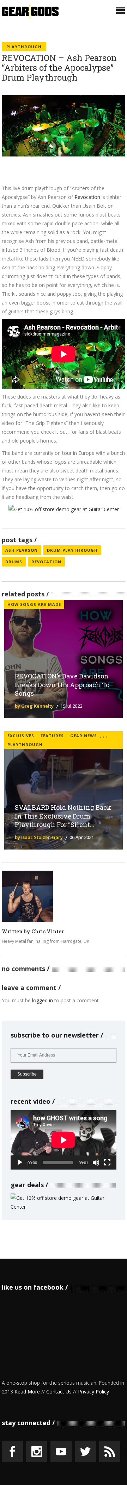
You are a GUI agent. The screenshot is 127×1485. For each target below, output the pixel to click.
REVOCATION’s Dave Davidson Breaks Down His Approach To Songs (62, 685)
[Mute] (95, 1162)
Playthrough (24, 46)
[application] (63, 1140)
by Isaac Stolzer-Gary (39, 837)
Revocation (87, 197)
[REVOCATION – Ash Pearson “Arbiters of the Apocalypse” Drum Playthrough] (27, 896)
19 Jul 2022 (71, 706)
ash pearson (21, 550)
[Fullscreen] (107, 1162)
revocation (46, 561)
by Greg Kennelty (34, 706)
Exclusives (20, 735)
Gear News (83, 735)
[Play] (19, 1162)
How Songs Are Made (34, 604)
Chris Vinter (47, 931)
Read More (27, 1391)
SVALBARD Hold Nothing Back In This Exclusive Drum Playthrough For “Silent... (63, 816)
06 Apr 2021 (81, 837)
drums (13, 561)
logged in (42, 1000)
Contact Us (59, 1391)
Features (52, 735)
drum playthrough (72, 550)
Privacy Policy (93, 1391)
